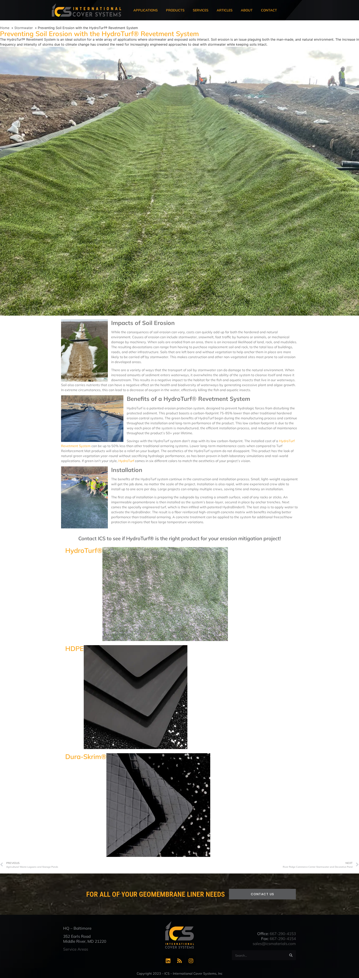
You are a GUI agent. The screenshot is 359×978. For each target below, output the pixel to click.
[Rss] (179, 960)
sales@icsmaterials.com (274, 943)
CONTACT (269, 10)
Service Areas (75, 949)
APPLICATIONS (145, 10)
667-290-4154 (283, 938)
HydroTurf (126, 461)
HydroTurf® (83, 550)
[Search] (291, 955)
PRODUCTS (175, 10)
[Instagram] (191, 960)
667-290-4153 (283, 933)
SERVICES (200, 10)
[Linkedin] (168, 960)
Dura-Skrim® (85, 756)
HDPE (74, 648)
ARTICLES (224, 10)
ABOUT (247, 10)
